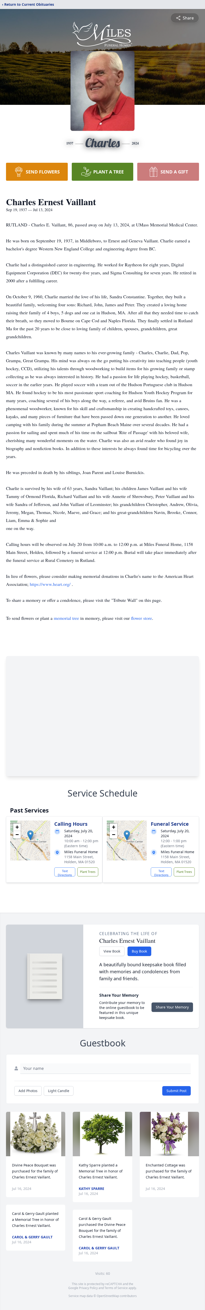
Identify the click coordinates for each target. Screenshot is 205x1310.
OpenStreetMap (108, 1296)
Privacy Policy (88, 1288)
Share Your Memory (172, 1007)
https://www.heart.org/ (51, 584)
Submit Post (176, 1090)
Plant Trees (88, 872)
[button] (30, 835)
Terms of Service (116, 1288)
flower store (141, 618)
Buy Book (139, 951)
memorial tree (66, 618)
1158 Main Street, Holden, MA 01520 (79, 859)
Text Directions (65, 872)
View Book (112, 951)
